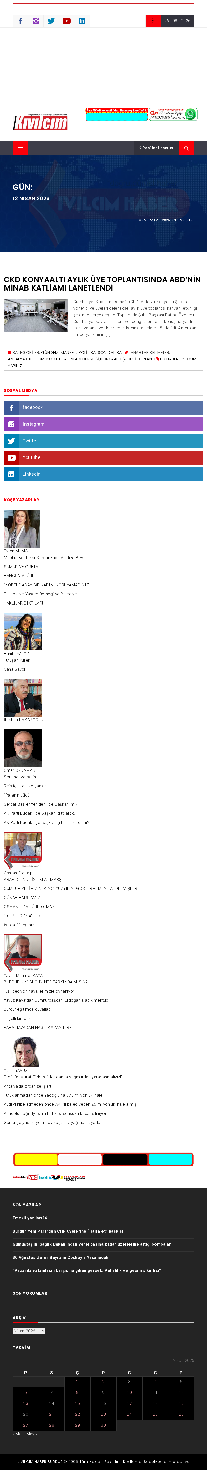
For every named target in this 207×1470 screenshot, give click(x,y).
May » (32, 1434)
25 (155, 1414)
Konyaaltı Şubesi (118, 359)
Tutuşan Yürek (17, 660)
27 (25, 1425)
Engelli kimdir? (17, 1018)
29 (77, 1425)
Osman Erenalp (18, 873)
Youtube (31, 457)
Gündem (50, 352)
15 (77, 1403)
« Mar (18, 1434)
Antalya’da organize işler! (27, 1086)
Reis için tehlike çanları (25, 786)
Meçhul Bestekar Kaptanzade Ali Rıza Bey (43, 557)
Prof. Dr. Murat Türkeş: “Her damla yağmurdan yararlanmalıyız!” (63, 1077)
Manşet (68, 352)
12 (181, 1392)
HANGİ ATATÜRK (19, 575)
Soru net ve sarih (20, 777)
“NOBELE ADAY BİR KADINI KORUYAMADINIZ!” (47, 585)
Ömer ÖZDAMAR (19, 770)
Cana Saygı (14, 669)
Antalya (16, 359)
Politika (87, 352)
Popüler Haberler (158, 148)
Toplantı (146, 359)
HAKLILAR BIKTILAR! (23, 603)
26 (181, 1414)
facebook (33, 407)
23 (103, 1414)
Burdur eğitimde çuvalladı (28, 1009)
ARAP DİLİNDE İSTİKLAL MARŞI (33, 879)
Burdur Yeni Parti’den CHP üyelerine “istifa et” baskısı (68, 1231)
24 (129, 1414)
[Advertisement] (103, 65)
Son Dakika (110, 352)
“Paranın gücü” (17, 795)
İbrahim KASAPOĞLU (23, 719)
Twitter (30, 440)
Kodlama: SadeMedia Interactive (156, 1461)
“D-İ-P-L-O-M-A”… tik (22, 915)
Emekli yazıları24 (30, 1218)
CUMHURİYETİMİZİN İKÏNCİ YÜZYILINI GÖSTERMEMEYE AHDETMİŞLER (70, 888)
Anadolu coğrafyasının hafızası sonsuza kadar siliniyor (55, 1113)
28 (51, 1425)
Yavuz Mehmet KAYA (23, 975)
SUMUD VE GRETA (21, 566)
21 (51, 1414)
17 (129, 1403)
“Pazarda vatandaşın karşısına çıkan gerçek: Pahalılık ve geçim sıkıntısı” (87, 1270)
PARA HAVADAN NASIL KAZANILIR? (37, 1027)
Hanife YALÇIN (17, 653)
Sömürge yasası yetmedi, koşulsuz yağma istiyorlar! (53, 1122)
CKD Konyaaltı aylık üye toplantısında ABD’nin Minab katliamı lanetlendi (102, 283)
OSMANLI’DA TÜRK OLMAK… (31, 906)
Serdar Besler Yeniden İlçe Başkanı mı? (41, 804)
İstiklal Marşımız (19, 925)
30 (103, 1425)
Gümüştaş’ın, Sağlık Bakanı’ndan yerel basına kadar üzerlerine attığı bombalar (92, 1244)
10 (129, 1392)
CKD (30, 359)
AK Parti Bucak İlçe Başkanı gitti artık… (40, 813)
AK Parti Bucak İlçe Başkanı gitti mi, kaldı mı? (46, 822)
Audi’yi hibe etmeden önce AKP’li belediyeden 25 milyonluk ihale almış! (70, 1104)
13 (25, 1403)
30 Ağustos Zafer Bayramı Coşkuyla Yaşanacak (61, 1257)
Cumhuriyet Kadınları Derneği (67, 359)
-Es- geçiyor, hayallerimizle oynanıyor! (39, 991)
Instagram (33, 424)
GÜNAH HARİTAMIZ (22, 897)
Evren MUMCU (17, 551)
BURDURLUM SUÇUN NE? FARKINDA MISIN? (46, 982)
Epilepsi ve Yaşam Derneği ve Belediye (40, 594)
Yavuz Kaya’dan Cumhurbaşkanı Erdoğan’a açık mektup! (56, 1000)
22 (77, 1414)
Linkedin (32, 474)
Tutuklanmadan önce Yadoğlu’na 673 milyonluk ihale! (54, 1095)
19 (181, 1403)
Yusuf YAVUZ (16, 1070)
